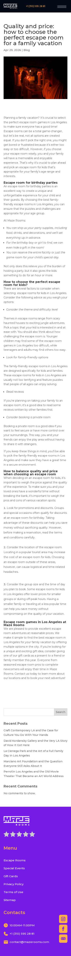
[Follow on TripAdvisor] (63, 938)
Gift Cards (11, 876)
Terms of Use (13, 892)
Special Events (14, 868)
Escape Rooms (15, 860)
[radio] (6, 834)
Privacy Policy (13, 884)
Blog (26, 50)
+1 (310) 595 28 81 (35, 6)
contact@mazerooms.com (29, 942)
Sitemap (10, 900)
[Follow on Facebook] (63, 929)
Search (60, 712)
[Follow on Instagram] (63, 919)
